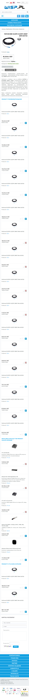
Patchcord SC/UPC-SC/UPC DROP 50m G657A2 (13, 351)
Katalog (3, 29)
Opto (8, 52)
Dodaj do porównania (7, 66)
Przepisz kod (6, 643)
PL (11, 2)
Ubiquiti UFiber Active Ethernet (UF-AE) (11, 548)
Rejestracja (23, 16)
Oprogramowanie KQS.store (7, 682)
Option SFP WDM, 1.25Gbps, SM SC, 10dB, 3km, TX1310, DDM (13, 525)
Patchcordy (15, 29)
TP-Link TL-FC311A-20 (7, 500)
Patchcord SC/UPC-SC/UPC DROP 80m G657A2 (13, 399)
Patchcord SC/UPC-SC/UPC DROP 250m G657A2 (13, 279)
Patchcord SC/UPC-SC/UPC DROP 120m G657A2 (13, 135)
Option (8, 530)
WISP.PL (14, 7)
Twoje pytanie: (6, 630)
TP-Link (8, 457)
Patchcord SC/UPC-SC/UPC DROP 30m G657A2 (13, 303)
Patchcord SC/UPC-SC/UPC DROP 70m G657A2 (13, 375)
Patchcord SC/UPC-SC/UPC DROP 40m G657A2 (13, 327)
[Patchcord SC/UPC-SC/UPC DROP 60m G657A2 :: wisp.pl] (9, 47)
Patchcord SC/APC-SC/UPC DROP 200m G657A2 (13, 576)
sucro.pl (7, 683)
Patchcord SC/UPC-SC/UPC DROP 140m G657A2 (13, 159)
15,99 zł (13, 61)
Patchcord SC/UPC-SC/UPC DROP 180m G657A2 (13, 207)
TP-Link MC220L (5, 452)
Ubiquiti (8, 483)
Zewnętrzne (21, 29)
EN (14, 2)
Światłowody (9, 29)
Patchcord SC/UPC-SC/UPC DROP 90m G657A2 (13, 423)
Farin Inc (12, 683)
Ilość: (3, 70)
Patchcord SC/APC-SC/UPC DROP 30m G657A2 (13, 600)
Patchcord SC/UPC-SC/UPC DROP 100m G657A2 (13, 111)
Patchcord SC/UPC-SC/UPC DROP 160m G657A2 (13, 183)
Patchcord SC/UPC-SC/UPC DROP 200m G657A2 (13, 231)
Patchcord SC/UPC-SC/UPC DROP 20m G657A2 (13, 255)
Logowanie (18, 16)
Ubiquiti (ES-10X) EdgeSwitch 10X (10, 476)
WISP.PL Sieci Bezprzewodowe (8, 679)
